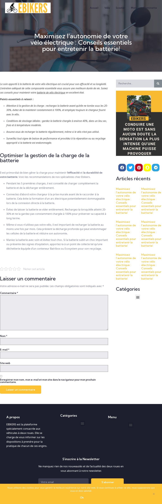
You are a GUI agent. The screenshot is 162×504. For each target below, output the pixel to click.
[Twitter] (130, 167)
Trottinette (150, 7)
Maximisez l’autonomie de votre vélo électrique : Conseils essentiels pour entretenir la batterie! (126, 201)
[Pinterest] (139, 167)
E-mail (4, 349)
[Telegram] (155, 167)
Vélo (107, 7)
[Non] (154, 494)
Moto (134, 7)
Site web (5, 363)
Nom (3, 336)
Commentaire (9, 293)
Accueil (94, 7)
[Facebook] (122, 167)
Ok (82, 497)
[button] (137, 297)
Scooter (120, 7)
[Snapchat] (147, 167)
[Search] (158, 84)
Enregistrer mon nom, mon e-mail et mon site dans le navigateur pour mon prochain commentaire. (48, 381)
